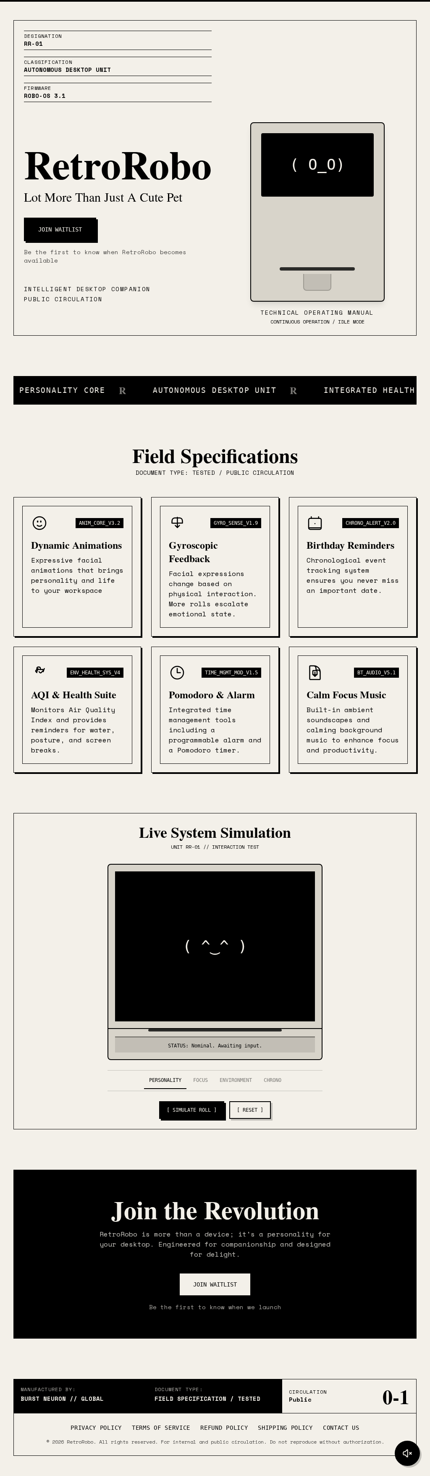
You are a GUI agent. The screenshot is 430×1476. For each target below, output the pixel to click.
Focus (200, 1080)
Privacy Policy (96, 1427)
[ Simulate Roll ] (192, 1110)
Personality (165, 1080)
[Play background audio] (407, 1453)
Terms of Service (161, 1427)
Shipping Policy (285, 1427)
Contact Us (341, 1427)
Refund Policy (224, 1427)
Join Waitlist (60, 229)
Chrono (272, 1080)
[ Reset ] (250, 1110)
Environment (236, 1080)
